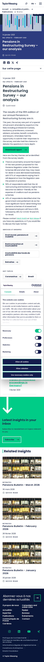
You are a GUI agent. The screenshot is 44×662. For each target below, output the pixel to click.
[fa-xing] (37, 631)
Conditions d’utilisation (13, 648)
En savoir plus (22, 33)
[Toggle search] (26, 3)
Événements (27, 616)
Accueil (5, 9)
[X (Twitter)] (12, 62)
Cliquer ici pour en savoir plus (22, 477)
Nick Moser (34, 218)
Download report (13, 149)
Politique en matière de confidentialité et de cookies (20, 641)
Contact (26, 619)
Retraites (9, 262)
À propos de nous (11, 605)
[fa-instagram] (7, 631)
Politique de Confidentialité (14, 638)
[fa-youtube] (26, 631)
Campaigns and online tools (29, 606)
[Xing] (16, 62)
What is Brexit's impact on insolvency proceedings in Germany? (22, 381)
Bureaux (26, 613)
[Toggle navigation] (40, 3)
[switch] (38, 338)
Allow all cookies (22, 362)
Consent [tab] (8, 292)
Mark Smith (22, 218)
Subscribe (22, 422)
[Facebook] (8, 62)
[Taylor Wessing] (9, 4)
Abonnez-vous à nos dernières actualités (17, 597)
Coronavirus (11, 276)
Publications (7, 12)
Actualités (7, 610)
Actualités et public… (21, 9)
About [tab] (36, 292)
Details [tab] (22, 292)
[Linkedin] (4, 62)
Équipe (25, 610)
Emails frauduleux (10, 651)
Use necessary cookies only (22, 375)
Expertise (7, 613)
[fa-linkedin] (17, 631)
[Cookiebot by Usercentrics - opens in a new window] (31, 285)
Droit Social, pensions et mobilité (16, 236)
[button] (26, 3)
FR (32, 3)
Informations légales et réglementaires (19, 645)
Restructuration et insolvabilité (14, 245)
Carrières (7, 623)
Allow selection (22, 368)
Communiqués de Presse (11, 620)
